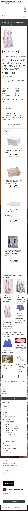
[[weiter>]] (12, 51)
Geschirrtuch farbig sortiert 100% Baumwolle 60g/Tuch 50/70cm (8, 298)
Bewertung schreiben (14, 124)
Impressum (5, 470)
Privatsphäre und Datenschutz (10, 465)
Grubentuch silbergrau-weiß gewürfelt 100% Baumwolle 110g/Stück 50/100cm (13, 251)
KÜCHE (6, 424)
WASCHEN (7, 453)
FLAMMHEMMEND (9, 421)
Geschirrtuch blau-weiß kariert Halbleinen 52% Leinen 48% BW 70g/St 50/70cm (7, 324)
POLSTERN (7, 445)
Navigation (5, 15)
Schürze (9, 438)
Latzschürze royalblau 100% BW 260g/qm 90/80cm (7, 352)
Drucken (19, 99)
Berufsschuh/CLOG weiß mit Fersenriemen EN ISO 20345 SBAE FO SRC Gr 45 (20, 368)
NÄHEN (6, 443)
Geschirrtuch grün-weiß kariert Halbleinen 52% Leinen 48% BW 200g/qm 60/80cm (20, 299)
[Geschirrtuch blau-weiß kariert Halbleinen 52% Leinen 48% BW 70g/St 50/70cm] (8, 311)
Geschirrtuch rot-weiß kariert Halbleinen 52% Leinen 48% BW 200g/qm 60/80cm (13, 181)
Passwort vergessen (6, 402)
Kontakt (21, 1)
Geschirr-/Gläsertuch (12, 430)
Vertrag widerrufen (8, 483)
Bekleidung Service (12, 428)
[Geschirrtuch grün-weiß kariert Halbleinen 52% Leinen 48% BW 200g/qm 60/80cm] (20, 286)
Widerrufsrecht (6, 475)
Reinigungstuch (11, 436)
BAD (5, 409)
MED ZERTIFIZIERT (10, 441)
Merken (7, 99)
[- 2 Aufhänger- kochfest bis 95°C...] (14, 203)
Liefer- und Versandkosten (9, 463)
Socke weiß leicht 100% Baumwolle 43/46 (7, 367)
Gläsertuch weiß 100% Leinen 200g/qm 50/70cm (13, 210)
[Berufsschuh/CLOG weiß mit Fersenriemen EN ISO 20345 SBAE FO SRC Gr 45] (20, 358)
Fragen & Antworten (9, 102)
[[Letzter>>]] (17, 51)
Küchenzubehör (11, 434)
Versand (10, 76)
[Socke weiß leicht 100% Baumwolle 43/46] (7, 359)
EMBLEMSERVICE (9, 417)
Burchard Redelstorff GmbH (9, 507)
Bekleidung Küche (12, 426)
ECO (5, 414)
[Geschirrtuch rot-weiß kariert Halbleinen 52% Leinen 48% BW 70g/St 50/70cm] (8, 38)
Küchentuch (10, 432)
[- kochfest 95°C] (14, 240)
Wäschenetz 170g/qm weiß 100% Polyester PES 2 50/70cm (20, 348)
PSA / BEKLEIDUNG (10, 448)
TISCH (6, 450)
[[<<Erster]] (4, 51)
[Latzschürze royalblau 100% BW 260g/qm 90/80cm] (7, 343)
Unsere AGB (6, 468)
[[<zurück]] (8, 51)
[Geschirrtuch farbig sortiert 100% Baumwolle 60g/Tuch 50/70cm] (8, 286)
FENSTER (7, 419)
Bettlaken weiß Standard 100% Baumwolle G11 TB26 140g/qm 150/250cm (14, 150)
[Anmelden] (25, 8)
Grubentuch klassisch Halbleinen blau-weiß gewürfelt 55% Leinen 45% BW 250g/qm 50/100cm (20, 318)
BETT (6, 412)
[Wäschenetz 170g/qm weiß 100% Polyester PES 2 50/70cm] (20, 340)
